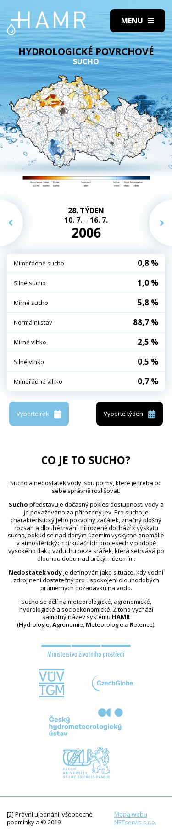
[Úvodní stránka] (46, 23)
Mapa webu (130, 814)
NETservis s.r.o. (135, 822)
